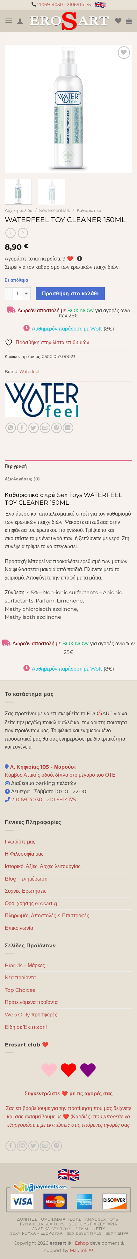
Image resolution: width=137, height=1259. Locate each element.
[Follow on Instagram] (22, 1146)
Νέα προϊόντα (20, 978)
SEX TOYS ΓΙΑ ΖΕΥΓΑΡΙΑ (93, 1224)
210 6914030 (26, 800)
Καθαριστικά (89, 210)
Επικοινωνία (19, 928)
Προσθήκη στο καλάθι (70, 294)
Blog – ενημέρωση (26, 879)
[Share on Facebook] (22, 428)
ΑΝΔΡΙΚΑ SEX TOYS (51, 1228)
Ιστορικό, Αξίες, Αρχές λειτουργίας (43, 866)
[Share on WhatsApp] (10, 428)
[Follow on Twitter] (33, 1146)
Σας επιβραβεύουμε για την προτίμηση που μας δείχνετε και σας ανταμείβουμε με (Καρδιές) (68, 1116)
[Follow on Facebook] (10, 1146)
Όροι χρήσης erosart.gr (32, 903)
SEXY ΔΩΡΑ (117, 1233)
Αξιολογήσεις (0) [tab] (22, 479)
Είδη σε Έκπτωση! (26, 1027)
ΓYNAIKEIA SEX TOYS (42, 1224)
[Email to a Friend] (45, 428)
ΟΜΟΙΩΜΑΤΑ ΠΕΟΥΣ (61, 1219)
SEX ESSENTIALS (84, 1233)
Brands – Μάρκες (25, 965)
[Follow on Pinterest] (56, 1146)
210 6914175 (61, 800)
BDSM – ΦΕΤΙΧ (90, 1228)
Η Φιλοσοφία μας (24, 854)
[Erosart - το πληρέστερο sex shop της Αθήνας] (69, 21)
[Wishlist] (118, 21)
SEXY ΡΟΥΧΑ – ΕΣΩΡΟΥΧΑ (36, 1233)
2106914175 (79, 4)
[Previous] (15, 108)
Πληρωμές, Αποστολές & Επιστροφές (47, 916)
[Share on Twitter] (33, 428)
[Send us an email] (45, 1146)
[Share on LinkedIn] (68, 428)
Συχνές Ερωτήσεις (26, 891)
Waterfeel (29, 371)
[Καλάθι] (129, 21)
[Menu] (8, 20)
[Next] (121, 108)
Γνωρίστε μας (20, 842)
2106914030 (50, 4)
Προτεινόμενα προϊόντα (31, 1002)
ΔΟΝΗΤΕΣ (27, 1219)
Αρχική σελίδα (18, 210)
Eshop (82, 1243)
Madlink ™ (81, 1250)
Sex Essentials (54, 210)
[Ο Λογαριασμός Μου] (20, 21)
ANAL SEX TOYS (101, 1219)
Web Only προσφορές (31, 1015)
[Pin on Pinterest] (56, 428)
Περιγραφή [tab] (16, 466)
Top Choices (20, 990)
